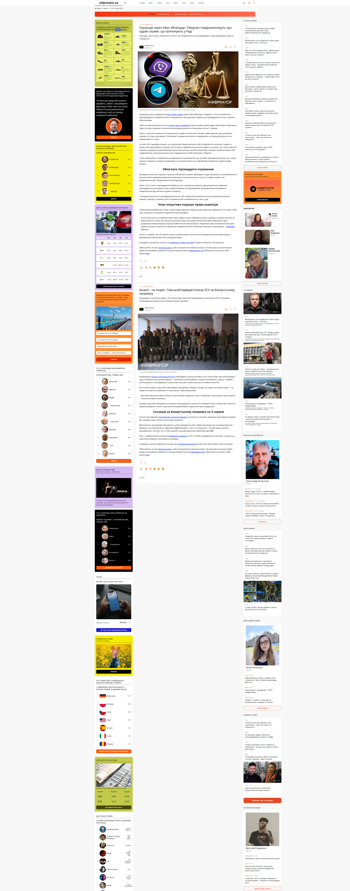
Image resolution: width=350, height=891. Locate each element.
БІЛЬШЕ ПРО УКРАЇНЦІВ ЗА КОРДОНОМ (114, 751)
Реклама (201, 3)
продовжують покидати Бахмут (173, 417)
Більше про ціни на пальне (113, 286)
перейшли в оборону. (178, 436)
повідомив (230, 226)
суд (140, 276)
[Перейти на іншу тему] (249, 3)
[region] (113, 627)
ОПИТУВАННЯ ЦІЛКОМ (113, 568)
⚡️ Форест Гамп (163, 14)
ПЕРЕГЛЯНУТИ (262, 200)
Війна (150, 3)
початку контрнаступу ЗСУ (163, 376)
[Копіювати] (235, 47)
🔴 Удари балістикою (179, 14)
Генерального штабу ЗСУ (117, 84)
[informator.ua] (108, 3)
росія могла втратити (186, 444)
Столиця (159, 3)
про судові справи (175, 114)
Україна (142, 3)
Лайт (184, 3)
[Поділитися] (231, 47)
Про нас (192, 3)
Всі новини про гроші (114, 807)
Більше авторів (262, 283)
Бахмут (142, 478)
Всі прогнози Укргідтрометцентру (114, 630)
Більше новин (262, 167)
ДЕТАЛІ (113, 137)
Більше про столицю (262, 800)
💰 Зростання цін (196, 14)
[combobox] (125, 622)
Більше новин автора (262, 889)
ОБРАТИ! (114, 359)
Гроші (167, 3)
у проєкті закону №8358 (177, 125)
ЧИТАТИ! (114, 672)
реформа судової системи (181, 242)
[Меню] (125, 3)
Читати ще (262, 522)
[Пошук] (254, 3)
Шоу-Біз (175, 3)
